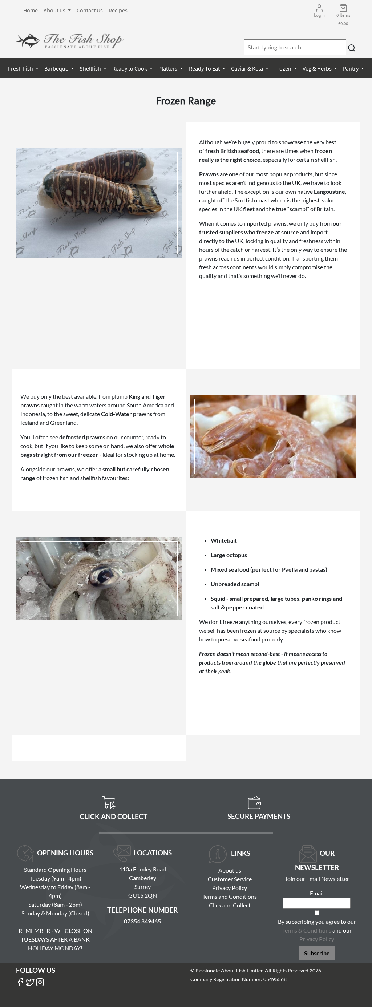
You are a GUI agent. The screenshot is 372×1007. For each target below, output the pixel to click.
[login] (70, 41)
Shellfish (91, 68)
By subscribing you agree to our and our (317, 930)
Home (30, 10)
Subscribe (317, 953)
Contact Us (90, 10)
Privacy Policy (229, 887)
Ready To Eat (205, 68)
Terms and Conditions (229, 896)
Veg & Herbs (318, 68)
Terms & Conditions (306, 930)
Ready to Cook (130, 68)
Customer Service (230, 878)
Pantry (351, 68)
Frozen (283, 68)
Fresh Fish (21, 68)
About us (55, 10)
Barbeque (56, 68)
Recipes (118, 10)
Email (317, 893)
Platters (168, 68)
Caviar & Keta (247, 68)
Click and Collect (230, 905)
